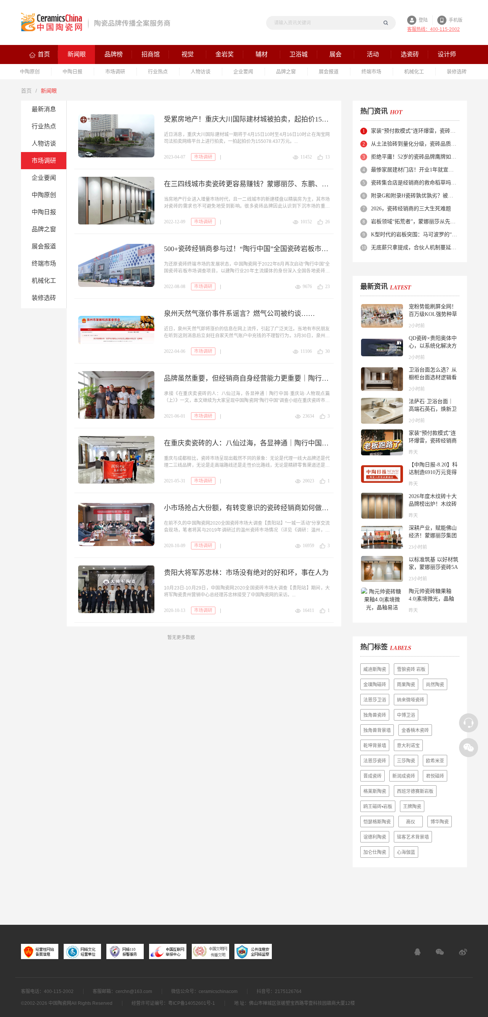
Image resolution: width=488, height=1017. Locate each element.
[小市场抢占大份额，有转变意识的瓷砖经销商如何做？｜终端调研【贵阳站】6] (116, 524)
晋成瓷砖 (372, 776)
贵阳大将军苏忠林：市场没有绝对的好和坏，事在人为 (246, 573)
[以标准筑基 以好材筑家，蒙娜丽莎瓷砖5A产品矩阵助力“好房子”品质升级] (382, 569)
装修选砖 (44, 298)
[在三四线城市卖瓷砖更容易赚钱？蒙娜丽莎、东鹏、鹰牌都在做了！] (116, 200)
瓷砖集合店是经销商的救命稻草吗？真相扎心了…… (414, 183)
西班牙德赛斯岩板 (415, 791)
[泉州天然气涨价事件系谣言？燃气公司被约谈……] (116, 330)
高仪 (410, 822)
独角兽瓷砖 (374, 715)
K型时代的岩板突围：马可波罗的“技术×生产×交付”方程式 (414, 234)
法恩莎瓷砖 (374, 761)
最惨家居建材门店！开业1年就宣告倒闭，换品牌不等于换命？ (414, 170)
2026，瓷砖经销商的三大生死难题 (411, 208)
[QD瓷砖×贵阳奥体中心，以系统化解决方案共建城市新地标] (382, 347)
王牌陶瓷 (412, 806)
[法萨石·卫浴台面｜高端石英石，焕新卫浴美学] (382, 411)
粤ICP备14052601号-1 (191, 1003)
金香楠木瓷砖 (415, 730)
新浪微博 (463, 951)
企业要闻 (44, 178)
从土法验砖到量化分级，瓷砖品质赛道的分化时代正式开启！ (414, 144)
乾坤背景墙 (374, 745)
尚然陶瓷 (435, 684)
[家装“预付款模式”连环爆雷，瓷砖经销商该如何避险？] (382, 442)
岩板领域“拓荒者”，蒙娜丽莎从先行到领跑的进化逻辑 (414, 221)
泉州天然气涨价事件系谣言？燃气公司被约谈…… (239, 313)
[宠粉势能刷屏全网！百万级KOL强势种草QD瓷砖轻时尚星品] (382, 316)
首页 (26, 91)
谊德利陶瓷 (374, 837)
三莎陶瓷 (406, 761)
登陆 (423, 20)
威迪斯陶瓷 (374, 669)
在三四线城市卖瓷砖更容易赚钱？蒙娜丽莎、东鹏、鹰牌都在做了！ (247, 184)
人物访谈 (44, 143)
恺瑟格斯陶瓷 (377, 822)
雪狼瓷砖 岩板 (411, 669)
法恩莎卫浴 (374, 700)
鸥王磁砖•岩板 (377, 806)
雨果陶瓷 (406, 684)
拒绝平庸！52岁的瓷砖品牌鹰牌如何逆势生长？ (414, 157)
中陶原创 (44, 195)
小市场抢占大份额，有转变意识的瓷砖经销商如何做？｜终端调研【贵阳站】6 (247, 508)
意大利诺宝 (408, 745)
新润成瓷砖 (403, 776)
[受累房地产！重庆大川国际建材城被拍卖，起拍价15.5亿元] (116, 136)
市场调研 (44, 160)
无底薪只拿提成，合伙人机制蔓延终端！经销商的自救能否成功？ (414, 247)
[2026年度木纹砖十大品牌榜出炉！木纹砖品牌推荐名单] (382, 506)
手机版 (455, 20)
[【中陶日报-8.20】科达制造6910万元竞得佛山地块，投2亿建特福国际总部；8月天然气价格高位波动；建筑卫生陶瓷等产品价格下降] (382, 474)
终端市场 (44, 263)
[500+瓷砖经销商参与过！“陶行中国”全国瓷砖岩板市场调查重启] (116, 265)
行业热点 (44, 126)
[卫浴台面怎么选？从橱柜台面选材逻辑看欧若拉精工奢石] (382, 379)
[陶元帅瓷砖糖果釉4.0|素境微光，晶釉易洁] (382, 600)
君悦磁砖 (435, 776)
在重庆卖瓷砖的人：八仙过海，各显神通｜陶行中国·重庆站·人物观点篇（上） (247, 443)
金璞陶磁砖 (374, 684)
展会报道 (44, 246)
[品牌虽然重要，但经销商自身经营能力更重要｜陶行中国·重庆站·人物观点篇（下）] (116, 395)
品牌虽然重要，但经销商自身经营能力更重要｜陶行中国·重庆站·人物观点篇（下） (247, 378)
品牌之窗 (44, 229)
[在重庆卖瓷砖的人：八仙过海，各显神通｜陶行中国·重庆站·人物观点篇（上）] (116, 460)
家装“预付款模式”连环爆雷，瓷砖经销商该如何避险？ (414, 131)
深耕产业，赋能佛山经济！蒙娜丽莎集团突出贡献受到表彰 (433, 535)
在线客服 (417, 951)
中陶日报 (44, 212)
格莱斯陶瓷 (374, 791)
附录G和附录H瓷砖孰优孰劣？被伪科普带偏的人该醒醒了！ (414, 196)
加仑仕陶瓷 (374, 852)
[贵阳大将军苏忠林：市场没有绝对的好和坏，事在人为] (116, 589)
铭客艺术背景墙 (413, 837)
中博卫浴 (406, 715)
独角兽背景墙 (377, 730)
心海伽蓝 (406, 852)
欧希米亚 (435, 761)
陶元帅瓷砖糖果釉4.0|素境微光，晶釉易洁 (431, 598)
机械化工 (44, 280)
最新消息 (44, 109)
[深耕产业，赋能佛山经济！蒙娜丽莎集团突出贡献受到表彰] (382, 537)
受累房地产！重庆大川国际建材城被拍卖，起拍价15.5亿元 (247, 119)
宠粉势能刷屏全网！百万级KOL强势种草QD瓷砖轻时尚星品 (433, 314)
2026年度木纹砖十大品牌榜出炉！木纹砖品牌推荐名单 (433, 503)
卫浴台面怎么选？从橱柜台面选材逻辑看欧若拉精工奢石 (433, 377)
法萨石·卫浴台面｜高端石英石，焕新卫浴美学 (433, 409)
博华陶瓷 (439, 822)
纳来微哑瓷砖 (410, 700)
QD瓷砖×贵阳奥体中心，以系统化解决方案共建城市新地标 (433, 345)
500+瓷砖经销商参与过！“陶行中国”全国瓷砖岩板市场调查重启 (247, 249)
